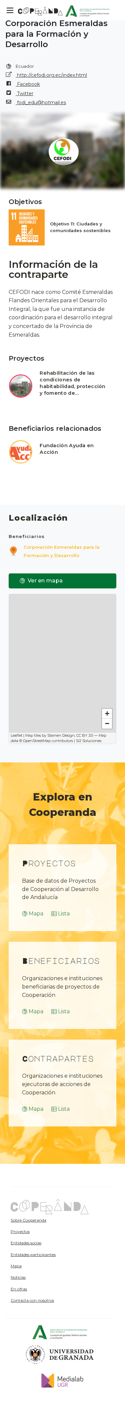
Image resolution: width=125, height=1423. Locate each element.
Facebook (28, 84)
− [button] (107, 723)
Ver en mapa (45, 580)
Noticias (18, 1277)
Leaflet (16, 735)
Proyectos (20, 1231)
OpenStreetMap (37, 740)
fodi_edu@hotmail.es (41, 103)
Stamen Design (61, 735)
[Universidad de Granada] (59, 1354)
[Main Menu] (10, 10)
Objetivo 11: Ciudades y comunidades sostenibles (80, 227)
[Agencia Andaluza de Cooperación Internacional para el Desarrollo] (87, 10)
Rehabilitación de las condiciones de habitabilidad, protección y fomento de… (73, 383)
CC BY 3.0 (84, 735)
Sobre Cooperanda (28, 1220)
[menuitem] (47, 1220)
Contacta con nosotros (32, 1300)
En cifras (19, 1288)
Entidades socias (26, 1242)
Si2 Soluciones (88, 740)
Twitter (24, 94)
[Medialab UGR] (59, 1380)
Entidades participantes (33, 1254)
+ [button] (107, 713)
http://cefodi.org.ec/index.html (51, 75)
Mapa (36, 913)
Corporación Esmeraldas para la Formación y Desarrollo (62, 551)
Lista (64, 913)
